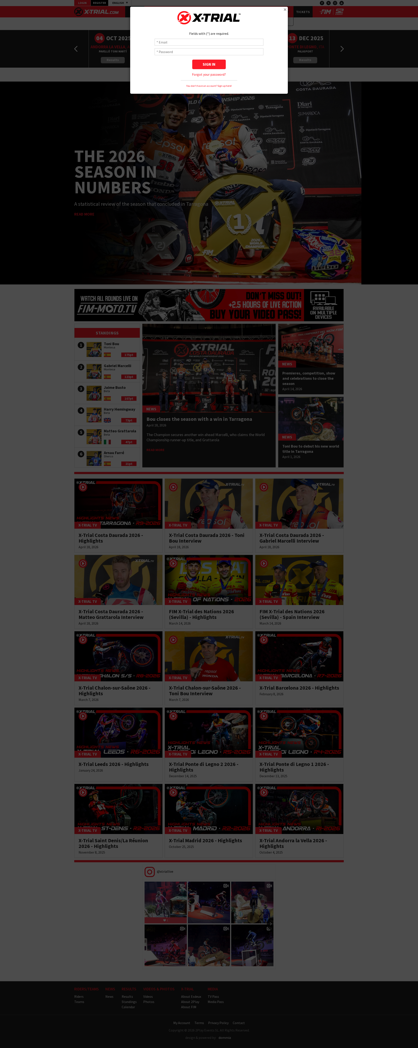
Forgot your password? (209, 74)
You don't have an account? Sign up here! (209, 85)
